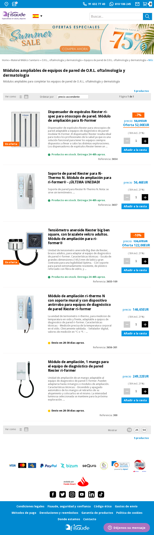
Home (5, 60)
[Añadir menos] (127, 141)
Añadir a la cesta (135, 150)
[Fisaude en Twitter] (62, 494)
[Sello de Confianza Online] (104, 465)
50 (144, 430)
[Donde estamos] (7, 4)
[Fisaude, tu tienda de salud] (14, 16)
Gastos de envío (126, 506)
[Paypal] (48, 466)
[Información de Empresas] (140, 465)
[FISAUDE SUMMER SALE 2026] (77, 39)
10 (129, 430)
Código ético (103, 506)
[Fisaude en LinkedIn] (91, 494)
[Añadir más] (145, 141)
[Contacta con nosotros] (138, 4)
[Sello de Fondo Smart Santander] (77, 482)
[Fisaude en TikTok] (101, 494)
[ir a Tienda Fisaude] (77, 527)
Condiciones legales (30, 506)
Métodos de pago (24, 512)
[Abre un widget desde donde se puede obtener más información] (126, 528)
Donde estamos (69, 519)
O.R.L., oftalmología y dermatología (62, 60)
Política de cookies (129, 512)
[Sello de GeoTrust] (120, 465)
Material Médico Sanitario (25, 60)
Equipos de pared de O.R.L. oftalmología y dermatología (115, 60)
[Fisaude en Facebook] (53, 494)
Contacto (89, 519)
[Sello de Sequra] (89, 465)
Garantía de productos (97, 512)
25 (136, 430)
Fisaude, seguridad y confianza (69, 506)
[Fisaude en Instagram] (72, 494)
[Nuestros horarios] (15, 4)
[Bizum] (69, 466)
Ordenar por (47, 96)
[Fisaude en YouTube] (82, 494)
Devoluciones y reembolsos (59, 512)
